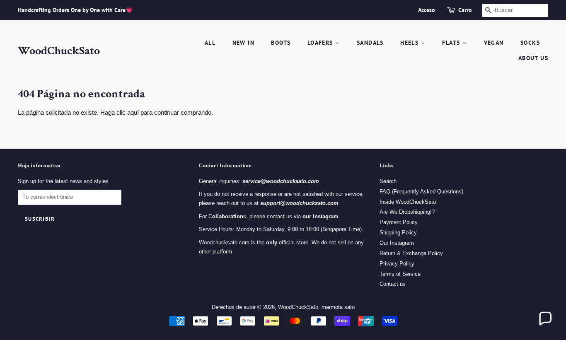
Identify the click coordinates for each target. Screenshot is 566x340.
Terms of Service (400, 274)
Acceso (426, 10)
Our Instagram (397, 243)
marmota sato (338, 307)
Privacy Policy (397, 263)
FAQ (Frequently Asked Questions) (421, 191)
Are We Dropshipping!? (407, 212)
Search (388, 181)
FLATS (452, 42)
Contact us (393, 284)
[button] (545, 319)
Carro (465, 10)
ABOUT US (533, 58)
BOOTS (280, 42)
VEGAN (494, 42)
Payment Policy (399, 222)
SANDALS (370, 42)
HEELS (410, 42)
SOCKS (530, 42)
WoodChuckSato (59, 51)
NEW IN (243, 42)
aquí (133, 112)
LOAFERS (321, 42)
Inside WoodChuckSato (408, 202)
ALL (210, 42)
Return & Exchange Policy (411, 253)
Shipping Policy (398, 232)
